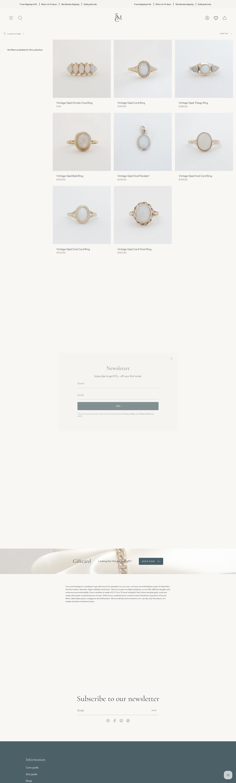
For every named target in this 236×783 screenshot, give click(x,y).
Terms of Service (146, 414)
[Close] (171, 358)
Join (118, 406)
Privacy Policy (129, 414)
